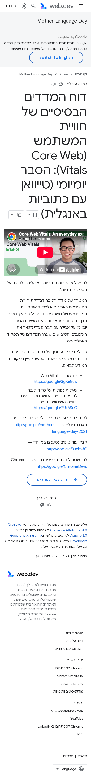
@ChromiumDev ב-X (67, 711)
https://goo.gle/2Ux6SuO (55, 407)
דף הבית (81, 74)
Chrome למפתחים (69, 668)
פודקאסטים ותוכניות (68, 691)
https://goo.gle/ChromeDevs (62, 466)
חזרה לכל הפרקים (57, 479)
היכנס (11, 6)
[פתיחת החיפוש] (33, 6)
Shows (63, 74)
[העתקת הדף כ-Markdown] (19, 215)
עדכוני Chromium (70, 676)
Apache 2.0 (78, 535)
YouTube (76, 718)
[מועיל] (61, 84)
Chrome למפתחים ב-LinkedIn (60, 726)
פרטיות (68, 756)
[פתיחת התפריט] (81, 6)
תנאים (82, 756)
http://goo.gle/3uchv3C (67, 449)
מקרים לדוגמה (72, 683)
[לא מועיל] (53, 84)
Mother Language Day (62, 21)
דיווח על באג (74, 641)
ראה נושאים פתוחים (69, 648)
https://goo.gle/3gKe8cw (55, 381)
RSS (80, 734)
